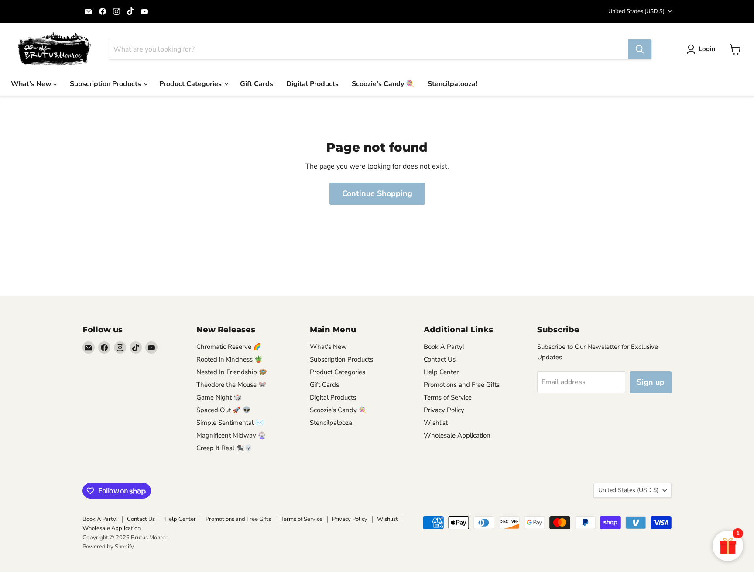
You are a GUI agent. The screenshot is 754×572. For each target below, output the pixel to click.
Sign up (651, 382)
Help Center (441, 372)
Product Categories (191, 84)
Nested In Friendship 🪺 (231, 372)
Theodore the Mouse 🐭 (231, 384)
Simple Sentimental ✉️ (230, 422)
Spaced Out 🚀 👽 (223, 410)
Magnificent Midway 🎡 (231, 435)
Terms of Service (448, 397)
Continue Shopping (377, 193)
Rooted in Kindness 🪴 (229, 359)
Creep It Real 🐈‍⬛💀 (224, 448)
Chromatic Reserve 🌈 (228, 346)
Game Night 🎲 (219, 397)
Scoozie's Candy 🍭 (383, 84)
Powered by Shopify (108, 547)
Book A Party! (444, 346)
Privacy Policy (444, 410)
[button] (702, 49)
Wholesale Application (457, 435)
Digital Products (312, 84)
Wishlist (436, 422)
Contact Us (440, 359)
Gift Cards (256, 84)
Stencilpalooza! (452, 84)
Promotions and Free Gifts (462, 384)
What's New (32, 84)
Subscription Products (106, 84)
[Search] (639, 49)
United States (636, 11)
